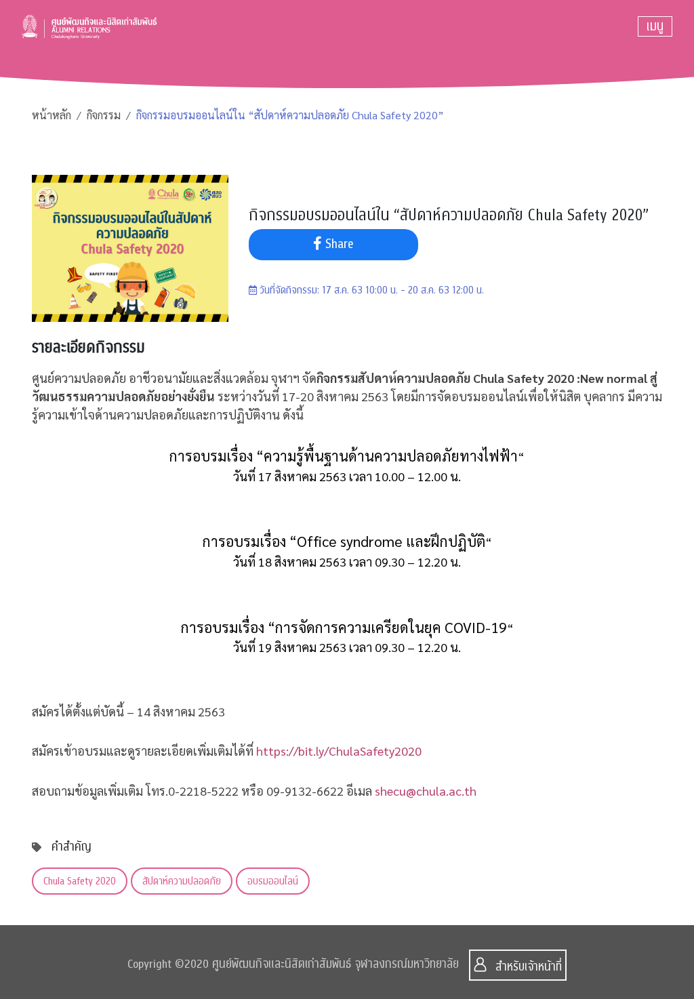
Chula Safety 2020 (79, 881)
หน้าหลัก (51, 115)
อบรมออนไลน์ (272, 881)
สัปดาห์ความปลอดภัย (181, 881)
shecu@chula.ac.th (425, 790)
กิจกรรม (104, 115)
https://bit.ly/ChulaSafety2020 (339, 750)
